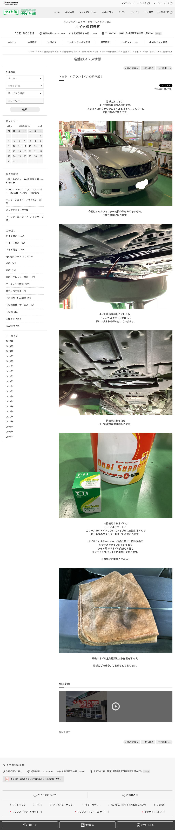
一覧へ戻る (147, 68)
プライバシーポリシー (64, 804)
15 (40, 146)
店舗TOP (12, 42)
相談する (32, 824)
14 (35, 146)
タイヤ (121, 12)
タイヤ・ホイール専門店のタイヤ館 (43, 51)
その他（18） (12, 311)
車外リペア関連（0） (16, 291)
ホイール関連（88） (16, 242)
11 (19, 146)
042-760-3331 (25, 33)
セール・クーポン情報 (79, 42)
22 (40, 151)
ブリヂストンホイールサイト (91, 811)
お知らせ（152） (14, 318)
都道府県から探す (69, 51)
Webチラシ (107, 12)
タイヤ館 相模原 (87, 26)
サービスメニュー (129, 42)
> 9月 (40, 126)
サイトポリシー (92, 804)
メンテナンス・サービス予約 (133, 3)
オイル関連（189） (15, 249)
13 (30, 146)
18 (19, 151)
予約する (89, 824)
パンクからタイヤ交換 (17, 210)
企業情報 (160, 804)
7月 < (9, 126)
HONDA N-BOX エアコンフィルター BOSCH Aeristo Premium (24, 191)
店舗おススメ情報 (158, 42)
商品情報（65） (14, 325)
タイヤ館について (88, 12)
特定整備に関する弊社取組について (128, 804)
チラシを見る (147, 824)
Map (158, 33)
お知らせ (52, 42)
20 (30, 151)
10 (14, 146)
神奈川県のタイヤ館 (89, 51)
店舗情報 (32, 42)
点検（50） (11, 263)
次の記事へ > (164, 68)
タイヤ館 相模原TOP (110, 51)
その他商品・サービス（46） (20, 304)
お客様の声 (163, 12)
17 (14, 151)
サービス (134, 12)
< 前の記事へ (131, 68)
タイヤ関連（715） (15, 235)
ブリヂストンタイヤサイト (25, 811)
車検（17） (11, 270)
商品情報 (105, 42)
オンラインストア (161, 3)
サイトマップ (19, 804)
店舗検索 (69, 12)
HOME (57, 12)
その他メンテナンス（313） (20, 256)
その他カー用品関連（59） (19, 298)
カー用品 (148, 12)
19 (25, 151)
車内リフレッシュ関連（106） (21, 277)
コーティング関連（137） (19, 284)
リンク (39, 804)
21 (35, 151)
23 (9, 156)
